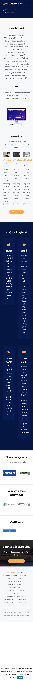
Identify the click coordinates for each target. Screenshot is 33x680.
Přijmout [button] (20, 677)
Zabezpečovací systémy (14, 584)
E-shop (10, 605)
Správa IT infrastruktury (15, 581)
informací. (13, 677)
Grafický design (22, 599)
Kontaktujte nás (20, 605)
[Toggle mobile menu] (29, 3)
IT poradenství (22, 602)
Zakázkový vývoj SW (9, 602)
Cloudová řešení (15, 593)
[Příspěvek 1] (6, 154)
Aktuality (20, 572)
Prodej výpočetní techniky (20, 575)
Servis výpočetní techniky (15, 578)
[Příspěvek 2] (16, 154)
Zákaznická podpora (11, 10)
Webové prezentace (8, 599)
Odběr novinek (9, 13)
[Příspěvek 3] (26, 154)
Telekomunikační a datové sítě (15, 596)
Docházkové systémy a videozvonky (14, 590)
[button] (4, 473)
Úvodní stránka (11, 572)
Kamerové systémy (15, 587)
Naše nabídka (6, 575)
